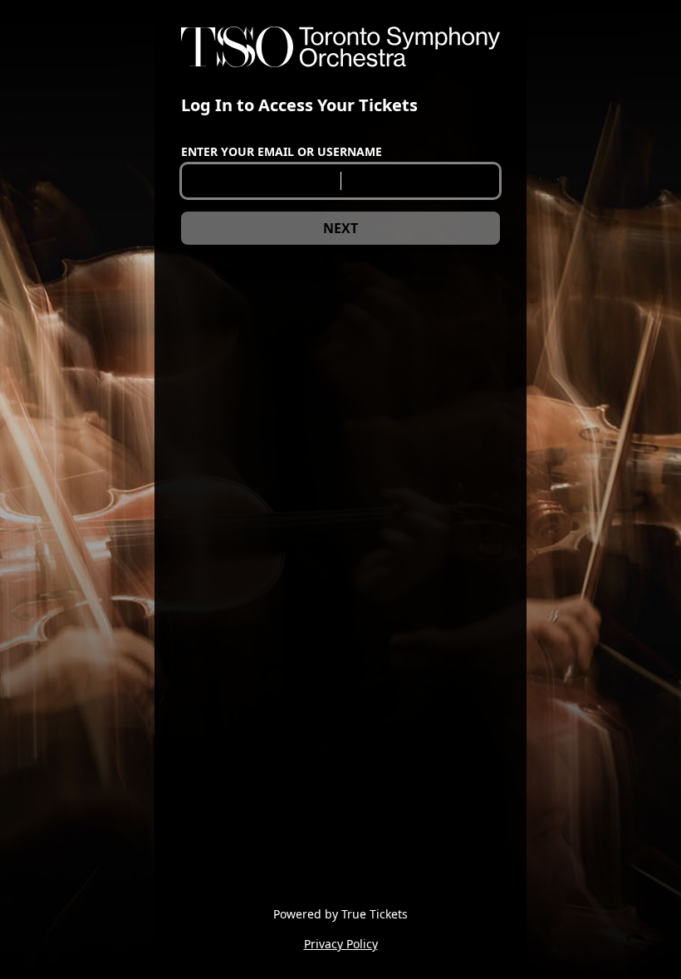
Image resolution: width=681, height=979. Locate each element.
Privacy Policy (341, 944)
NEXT (340, 228)
